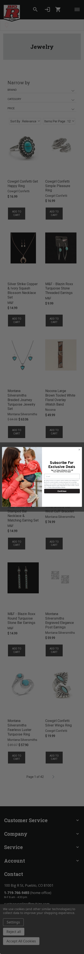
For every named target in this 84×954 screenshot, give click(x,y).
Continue (62, 491)
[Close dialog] (79, 450)
